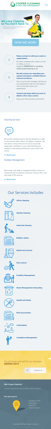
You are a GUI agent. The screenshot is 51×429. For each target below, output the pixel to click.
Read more (11, 155)
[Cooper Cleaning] (25, 5)
